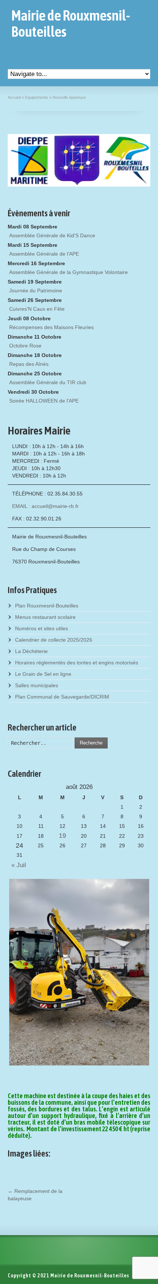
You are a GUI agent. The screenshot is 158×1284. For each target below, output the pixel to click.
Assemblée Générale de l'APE (44, 254)
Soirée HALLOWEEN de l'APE (44, 401)
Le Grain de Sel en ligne (43, 674)
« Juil (17, 865)
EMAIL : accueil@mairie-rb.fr (45, 506)
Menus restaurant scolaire (45, 617)
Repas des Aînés (29, 364)
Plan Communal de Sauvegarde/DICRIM (62, 697)
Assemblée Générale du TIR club (47, 382)
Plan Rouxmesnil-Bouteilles (46, 606)
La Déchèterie (31, 651)
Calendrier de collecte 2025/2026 (53, 640)
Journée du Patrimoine (35, 290)
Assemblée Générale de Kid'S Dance (52, 235)
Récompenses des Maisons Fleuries (51, 327)
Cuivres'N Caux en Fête (37, 309)
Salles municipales (36, 685)
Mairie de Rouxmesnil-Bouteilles (70, 23)
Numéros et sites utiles (41, 628)
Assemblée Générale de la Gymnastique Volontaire (68, 272)
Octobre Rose (25, 346)
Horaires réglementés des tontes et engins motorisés (76, 663)
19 (62, 835)
